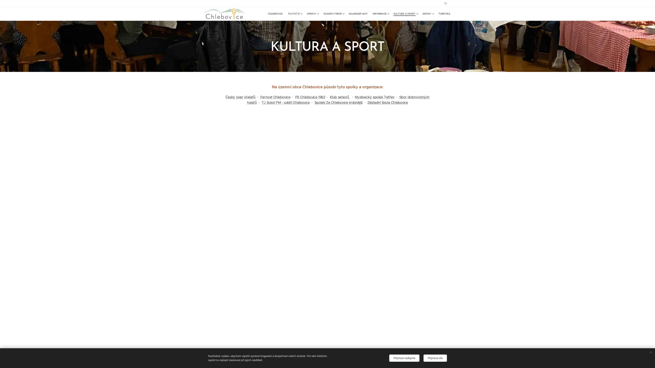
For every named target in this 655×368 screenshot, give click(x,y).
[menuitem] (276, 14)
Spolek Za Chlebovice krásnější (339, 103)
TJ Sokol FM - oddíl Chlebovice (286, 103)
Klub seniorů (340, 97)
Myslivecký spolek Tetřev (374, 97)
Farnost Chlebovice (275, 97)
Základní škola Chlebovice (387, 103)
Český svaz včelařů (240, 97)
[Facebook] (445, 3)
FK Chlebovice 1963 (310, 97)
